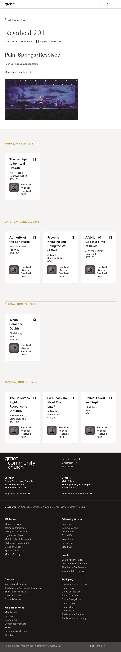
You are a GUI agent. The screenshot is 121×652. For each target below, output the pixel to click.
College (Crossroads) (16, 531)
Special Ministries (14, 550)
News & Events (51, 506)
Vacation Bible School (73, 570)
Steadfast (67, 546)
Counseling (11, 619)
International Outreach (16, 584)
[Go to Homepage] (10, 4)
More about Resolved (16, 71)
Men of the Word (13, 523)
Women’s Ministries (15, 527)
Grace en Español (14, 546)
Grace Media (68, 606)
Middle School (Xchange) (18, 539)
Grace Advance (13, 599)
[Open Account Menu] (107, 4)
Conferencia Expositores (75, 563)
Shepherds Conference (74, 567)
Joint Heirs (67, 539)
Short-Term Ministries (16, 591)
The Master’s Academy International (23, 587)
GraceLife (67, 535)
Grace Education (70, 595)
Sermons (36, 506)
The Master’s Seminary (74, 614)
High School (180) (14, 535)
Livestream (67, 462)
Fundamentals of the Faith (75, 584)
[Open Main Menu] (115, 4)
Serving (9, 615)
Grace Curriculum (71, 591)
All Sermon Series (17, 19)
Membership (11, 612)
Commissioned (70, 527)
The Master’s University (74, 618)
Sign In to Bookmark (50, 41)
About (25, 506)
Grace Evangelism (71, 599)
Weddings (10, 634)
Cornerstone (68, 531)
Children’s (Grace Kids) (17, 542)
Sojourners (67, 542)
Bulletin (66, 466)
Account (82, 506)
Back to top (96, 645)
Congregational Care (15, 623)
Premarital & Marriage (16, 631)
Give (63, 506)
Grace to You (68, 610)
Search (71, 506)
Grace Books (68, 587)
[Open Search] (99, 4)
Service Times (69, 458)
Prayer (8, 627)
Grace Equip (68, 603)
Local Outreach (13, 595)
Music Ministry (12, 554)
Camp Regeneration (72, 559)
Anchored (67, 523)
